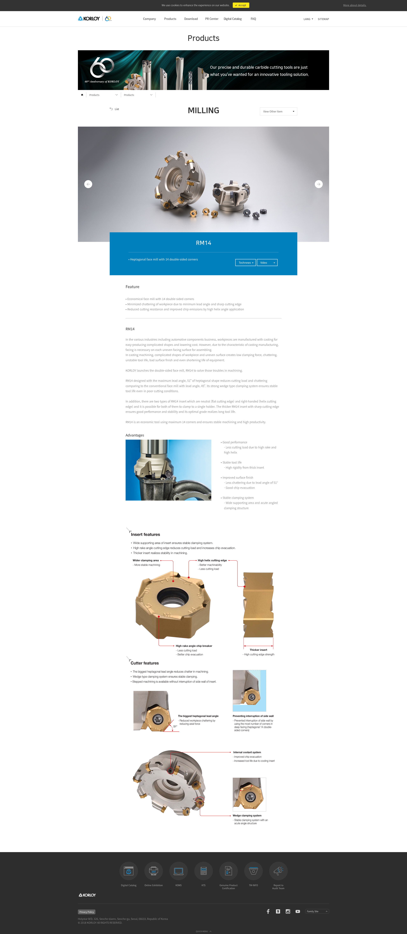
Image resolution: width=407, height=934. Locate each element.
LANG (307, 19)
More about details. (354, 5)
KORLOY (95, 18)
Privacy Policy (86, 911)
